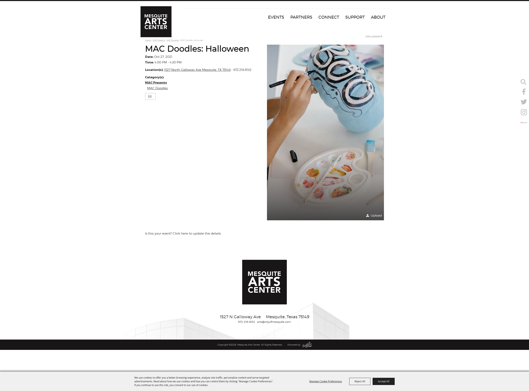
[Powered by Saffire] (307, 344)
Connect (328, 17)
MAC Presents (159, 40)
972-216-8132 (246, 321)
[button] (325, 132)
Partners (301, 17)
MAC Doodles (173, 40)
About (378, 17)
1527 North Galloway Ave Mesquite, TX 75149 (197, 70)
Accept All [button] (383, 381)
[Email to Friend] (149, 96)
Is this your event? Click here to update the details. (183, 233)
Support (355, 17)
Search (523, 82)
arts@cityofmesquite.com (274, 321)
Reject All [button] (360, 381)
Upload (376, 215)
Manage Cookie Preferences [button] (325, 381)
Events (276, 17)
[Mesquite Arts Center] (156, 21)
